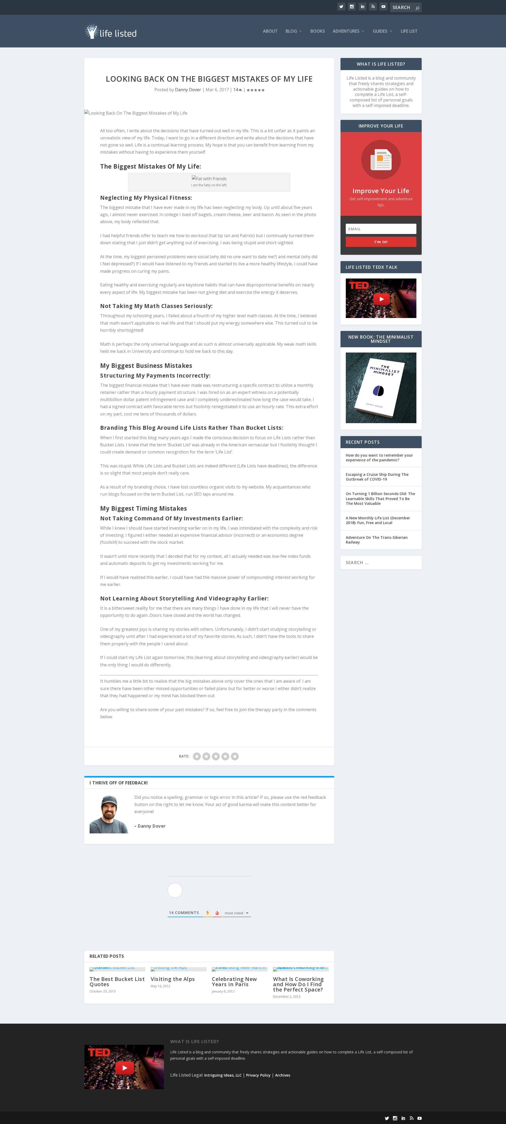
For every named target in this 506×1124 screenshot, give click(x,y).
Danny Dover (188, 89)
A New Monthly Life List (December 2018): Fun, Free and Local (378, 520)
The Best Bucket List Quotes (117, 981)
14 (236, 89)
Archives (282, 1075)
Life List (409, 31)
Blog (291, 31)
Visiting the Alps (173, 979)
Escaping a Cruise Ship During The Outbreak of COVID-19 (377, 477)
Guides (380, 31)
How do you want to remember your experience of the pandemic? (379, 457)
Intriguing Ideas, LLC (223, 1075)
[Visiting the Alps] (179, 969)
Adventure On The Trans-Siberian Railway (377, 540)
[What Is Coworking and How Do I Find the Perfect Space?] (301, 969)
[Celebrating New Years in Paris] (240, 969)
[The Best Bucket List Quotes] (117, 969)
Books (317, 31)
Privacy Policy (258, 1075)
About (270, 31)
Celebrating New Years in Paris (234, 981)
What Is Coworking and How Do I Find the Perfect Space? (298, 984)
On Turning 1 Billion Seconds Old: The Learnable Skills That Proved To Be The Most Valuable (380, 498)
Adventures (346, 31)
